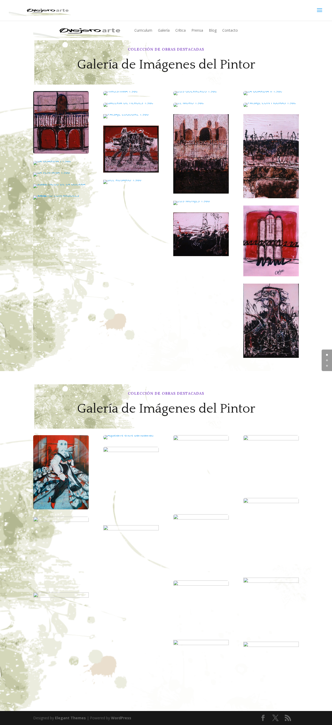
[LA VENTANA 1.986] (51, 172)
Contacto (230, 30)
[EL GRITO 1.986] (271, 356)
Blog (213, 30)
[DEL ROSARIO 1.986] (122, 179)
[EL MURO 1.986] (201, 105)
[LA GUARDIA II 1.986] (271, 93)
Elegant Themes (70, 717)
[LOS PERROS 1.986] (131, 171)
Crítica (180, 30)
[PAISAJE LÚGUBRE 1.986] (126, 114)
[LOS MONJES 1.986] (191, 200)
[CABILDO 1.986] (61, 122)
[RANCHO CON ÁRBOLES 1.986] (61, 195)
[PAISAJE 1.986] (271, 196)
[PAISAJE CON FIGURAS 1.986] (271, 105)
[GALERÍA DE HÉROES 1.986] (131, 105)
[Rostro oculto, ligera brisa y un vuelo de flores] (61, 472)
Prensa (197, 30)
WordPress (121, 717)
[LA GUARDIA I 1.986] (61, 163)
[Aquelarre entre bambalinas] (131, 437)
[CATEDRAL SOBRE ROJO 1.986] (271, 274)
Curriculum (143, 30)
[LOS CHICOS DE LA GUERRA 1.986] (61, 183)
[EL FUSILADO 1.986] (201, 254)
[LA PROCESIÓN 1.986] (201, 192)
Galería (164, 30)
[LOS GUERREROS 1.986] (201, 93)
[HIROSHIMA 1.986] (131, 93)
